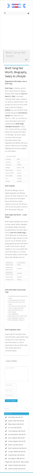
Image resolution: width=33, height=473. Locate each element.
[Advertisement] (16, 32)
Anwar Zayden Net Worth (17, 441)
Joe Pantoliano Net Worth (17, 434)
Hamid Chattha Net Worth (17, 465)
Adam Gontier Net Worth (16, 469)
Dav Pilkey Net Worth (15, 417)
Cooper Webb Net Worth (16, 452)
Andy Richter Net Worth (16, 455)
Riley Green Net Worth (16, 424)
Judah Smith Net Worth (16, 421)
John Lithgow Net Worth (16, 438)
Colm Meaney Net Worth (16, 431)
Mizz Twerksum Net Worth (17, 448)
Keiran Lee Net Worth (15, 445)
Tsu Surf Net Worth (14, 428)
